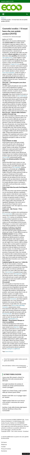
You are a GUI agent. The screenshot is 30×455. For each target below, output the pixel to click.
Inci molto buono (22, 96)
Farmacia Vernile (6, 313)
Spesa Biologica (9, 351)
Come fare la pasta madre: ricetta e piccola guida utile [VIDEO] (15, 359)
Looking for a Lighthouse (13, 348)
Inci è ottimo (9, 272)
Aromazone (13, 299)
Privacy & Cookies (6, 449)
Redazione (4, 444)
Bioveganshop (18, 274)
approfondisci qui (13, 318)
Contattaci (25, 431)
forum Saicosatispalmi (8, 72)
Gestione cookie (26, 453)
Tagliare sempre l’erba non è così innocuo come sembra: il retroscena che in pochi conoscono (13, 402)
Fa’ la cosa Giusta (7, 214)
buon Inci (16, 327)
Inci (9, 217)
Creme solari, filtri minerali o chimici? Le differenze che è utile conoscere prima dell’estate (13, 379)
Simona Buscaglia (16, 36)
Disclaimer (4, 451)
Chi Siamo (4, 442)
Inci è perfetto (16, 167)
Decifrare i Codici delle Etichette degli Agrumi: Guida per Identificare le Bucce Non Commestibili (14, 409)
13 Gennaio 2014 (6, 36)
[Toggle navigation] (3, 14)
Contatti (3, 446)
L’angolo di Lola (14, 64)
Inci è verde (6, 157)
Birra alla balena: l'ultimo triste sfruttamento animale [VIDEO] (14, 366)
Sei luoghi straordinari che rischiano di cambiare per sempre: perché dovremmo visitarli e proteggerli (13, 385)
